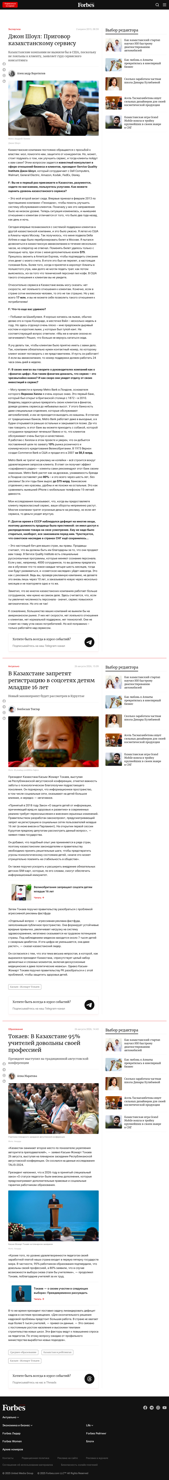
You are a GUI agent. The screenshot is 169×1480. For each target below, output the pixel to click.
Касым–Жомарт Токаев (24, 986)
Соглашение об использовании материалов (27, 1464)
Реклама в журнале (97, 1458)
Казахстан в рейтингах (57, 1352)
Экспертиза (14, 29)
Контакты (8, 1458)
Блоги (90, 1441)
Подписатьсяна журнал (10, 5)
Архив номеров (12, 1449)
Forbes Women (12, 1441)
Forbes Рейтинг (96, 1433)
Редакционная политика (35, 1458)
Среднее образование (23, 1352)
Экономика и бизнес (16, 1425)
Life (88, 1425)
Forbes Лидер (11, 1433)
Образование (15, 1029)
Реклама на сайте (67, 1458)
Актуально (13, 666)
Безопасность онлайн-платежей (79, 1464)
